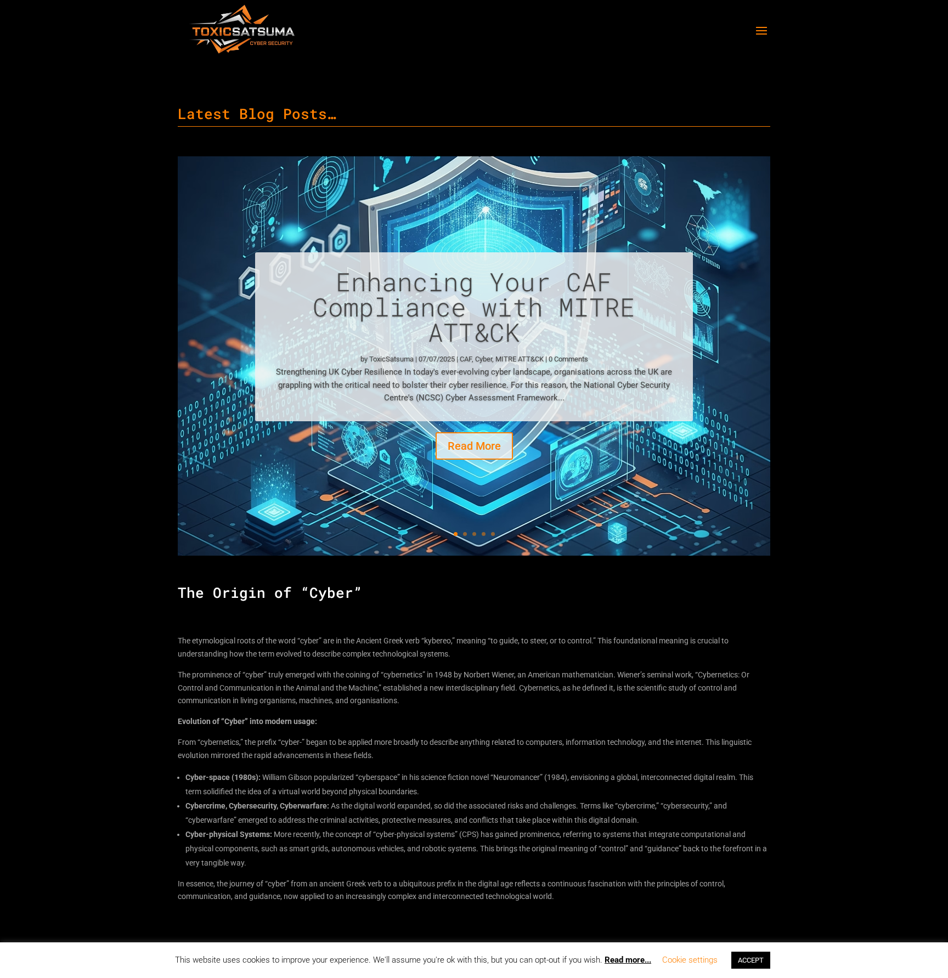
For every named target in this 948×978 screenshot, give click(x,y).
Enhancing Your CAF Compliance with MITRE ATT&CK (474, 306)
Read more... (628, 960)
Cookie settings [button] (690, 960)
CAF (466, 359)
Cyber (483, 359)
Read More (474, 446)
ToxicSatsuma (391, 359)
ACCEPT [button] (751, 960)
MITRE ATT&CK (519, 359)
